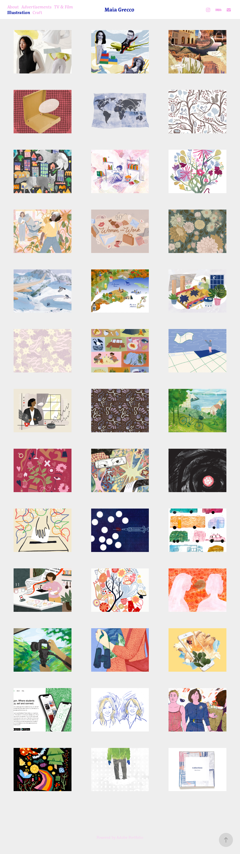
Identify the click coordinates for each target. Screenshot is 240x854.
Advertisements (36, 7)
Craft (37, 12)
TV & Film (63, 7)
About (13, 7)
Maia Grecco (119, 10)
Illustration (18, 12)
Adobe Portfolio (129, 837)
